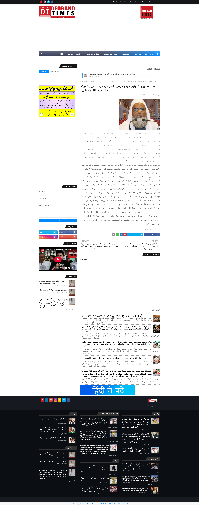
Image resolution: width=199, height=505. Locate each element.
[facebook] (52, 1)
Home (82, 81)
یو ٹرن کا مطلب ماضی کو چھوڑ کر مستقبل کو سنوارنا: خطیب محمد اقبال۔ (51, 282)
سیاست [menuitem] (125, 53)
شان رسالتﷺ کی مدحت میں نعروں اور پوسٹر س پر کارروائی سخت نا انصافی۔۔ (114, 358)
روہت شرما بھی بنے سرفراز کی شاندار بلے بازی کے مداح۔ (94, 479)
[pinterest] (41, 1)
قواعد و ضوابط (122, 2)
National (89, 81)
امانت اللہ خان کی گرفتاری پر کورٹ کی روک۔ (52, 438)
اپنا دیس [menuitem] (137, 53)
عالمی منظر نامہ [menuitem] (150, 58)
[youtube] (68, 237)
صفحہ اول (156, 2)
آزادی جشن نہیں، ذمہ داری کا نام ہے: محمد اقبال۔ (53, 290)
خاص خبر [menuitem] (149, 53)
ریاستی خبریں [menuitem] (75, 53)
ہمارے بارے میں (143, 2)
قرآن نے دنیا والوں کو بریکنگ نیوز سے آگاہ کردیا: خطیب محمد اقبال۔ (111, 74)
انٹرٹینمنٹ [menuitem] (127, 58)
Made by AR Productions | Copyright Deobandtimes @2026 (99, 503)
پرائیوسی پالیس (132, 2)
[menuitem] (157, 53)
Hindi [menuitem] (62, 53)
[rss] (59, 400)
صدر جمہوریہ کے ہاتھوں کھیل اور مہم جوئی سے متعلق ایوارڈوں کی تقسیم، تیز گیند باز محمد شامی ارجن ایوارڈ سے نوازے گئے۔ (94, 489)
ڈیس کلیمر (114, 2)
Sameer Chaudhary (153, 95)
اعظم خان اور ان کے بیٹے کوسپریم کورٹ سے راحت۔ (51, 420)
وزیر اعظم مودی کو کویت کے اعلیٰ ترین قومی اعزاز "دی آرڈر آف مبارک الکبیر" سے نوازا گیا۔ (135, 489)
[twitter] (48, 1)
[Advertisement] (99, 35)
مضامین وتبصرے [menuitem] (92, 53)
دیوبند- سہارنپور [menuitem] (111, 53)
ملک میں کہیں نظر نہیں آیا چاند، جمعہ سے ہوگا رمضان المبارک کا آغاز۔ (136, 449)
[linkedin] (46, 400)
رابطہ (150, 2)
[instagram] (45, 1)
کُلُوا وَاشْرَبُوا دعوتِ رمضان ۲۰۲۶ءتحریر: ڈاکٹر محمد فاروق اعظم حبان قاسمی (112, 316)
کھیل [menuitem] (137, 58)
